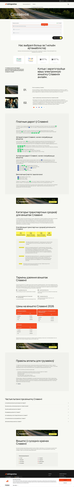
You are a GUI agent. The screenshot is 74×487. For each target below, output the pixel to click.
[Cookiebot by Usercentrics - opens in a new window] (7, 485)
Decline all (65, 482)
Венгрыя (21, 459)
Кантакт (34, 4)
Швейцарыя (41, 461)
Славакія (41, 458)
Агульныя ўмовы (61, 475)
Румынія (40, 463)
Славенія (41, 459)
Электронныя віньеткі (26, 4)
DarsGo (19, 383)
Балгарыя (22, 461)
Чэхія (21, 458)
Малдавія (22, 463)
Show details (15, 485)
